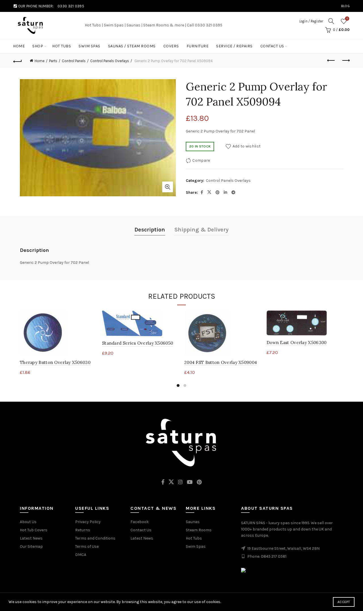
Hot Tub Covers (33, 530)
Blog (345, 6)
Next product (345, 60)
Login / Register (311, 21)
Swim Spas (89, 46)
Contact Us (272, 46)
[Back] (17, 60)
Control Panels (74, 61)
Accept (343, 602)
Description (149, 229)
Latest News (31, 538)
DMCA (80, 554)
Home (19, 46)
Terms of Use (87, 546)
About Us (28, 521)
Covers (171, 46)
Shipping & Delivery (201, 229)
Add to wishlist (247, 146)
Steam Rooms (199, 530)
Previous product (331, 60)
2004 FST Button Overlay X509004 (220, 362)
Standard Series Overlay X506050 (137, 343)
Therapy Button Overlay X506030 (55, 362)
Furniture (198, 46)
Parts (53, 61)
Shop (37, 46)
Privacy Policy (88, 521)
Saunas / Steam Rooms (132, 46)
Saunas (193, 521)
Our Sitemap (31, 546)
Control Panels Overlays (109, 61)
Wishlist (347, 18)
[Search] (331, 21)
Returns (82, 530)
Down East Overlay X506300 (297, 342)
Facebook (139, 521)
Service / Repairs (234, 46)
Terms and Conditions (95, 538)
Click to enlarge (167, 187)
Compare (201, 160)
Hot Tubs (61, 46)
